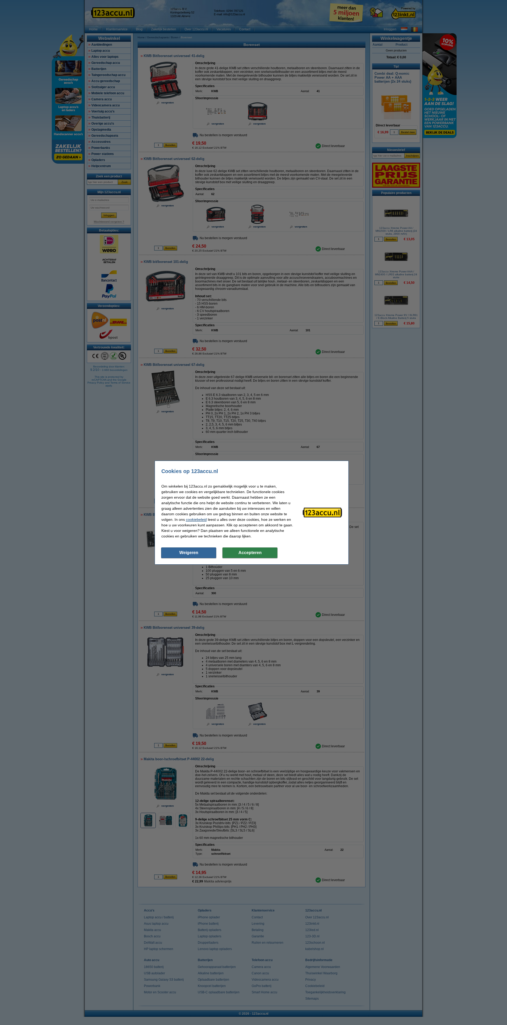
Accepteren (250, 552)
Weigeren (188, 552)
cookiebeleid (196, 519)
